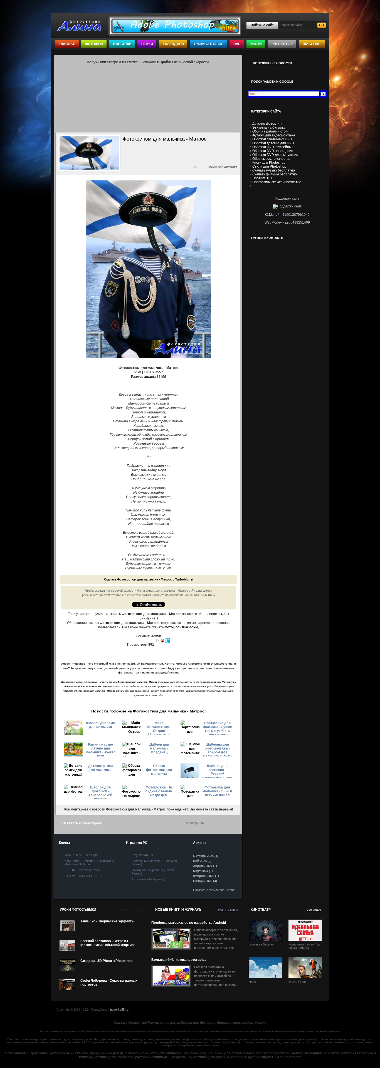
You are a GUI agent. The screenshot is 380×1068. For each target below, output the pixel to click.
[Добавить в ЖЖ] (176, 166)
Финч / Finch (297, 981)
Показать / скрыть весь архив (214, 889)
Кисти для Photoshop (268, 163)
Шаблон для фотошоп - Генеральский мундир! (100, 792)
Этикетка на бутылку (268, 127)
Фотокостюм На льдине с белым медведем (158, 791)
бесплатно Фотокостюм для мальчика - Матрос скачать (93, 691)
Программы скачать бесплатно (276, 182)
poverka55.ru (119, 1009)
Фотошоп (94, 44)
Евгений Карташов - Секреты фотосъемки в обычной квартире (107, 943)
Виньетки (122, 44)
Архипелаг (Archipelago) (148, 879)
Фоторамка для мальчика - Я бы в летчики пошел (217, 791)
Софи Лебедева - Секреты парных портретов (108, 982)
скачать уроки (132, 909)
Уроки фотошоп (209, 44)
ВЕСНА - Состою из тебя (82, 870)
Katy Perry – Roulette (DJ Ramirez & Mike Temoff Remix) (89, 862)
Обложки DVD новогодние (272, 151)
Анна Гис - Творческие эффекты (107, 921)
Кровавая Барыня (261, 944)
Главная (67, 44)
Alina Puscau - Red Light (81, 855)
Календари (173, 44)
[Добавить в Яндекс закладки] (155, 166)
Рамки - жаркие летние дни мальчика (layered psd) (100, 749)
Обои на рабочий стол (270, 131)
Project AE (282, 44)
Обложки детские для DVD (273, 143)
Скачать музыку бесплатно (273, 170)
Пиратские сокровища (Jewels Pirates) (153, 871)
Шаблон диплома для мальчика (100, 725)
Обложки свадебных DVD (272, 139)
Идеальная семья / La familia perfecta (304, 946)
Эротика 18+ (262, 178)
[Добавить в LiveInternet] (147, 166)
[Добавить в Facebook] (133, 166)
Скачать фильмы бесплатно (274, 174)
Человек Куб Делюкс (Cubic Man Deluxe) (154, 862)
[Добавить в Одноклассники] (169, 166)
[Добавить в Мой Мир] (162, 166)
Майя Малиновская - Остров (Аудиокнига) (159, 728)
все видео (314, 909)
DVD (237, 44)
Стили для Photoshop (269, 166)
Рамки (147, 44)
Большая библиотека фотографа (178, 960)
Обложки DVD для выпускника (276, 155)
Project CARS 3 (142, 855)
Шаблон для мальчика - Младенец (159, 748)
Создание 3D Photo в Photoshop (106, 961)
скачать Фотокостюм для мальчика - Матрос (132, 682)
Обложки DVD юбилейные (272, 147)
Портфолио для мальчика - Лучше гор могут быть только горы (217, 728)
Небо (252, 981)
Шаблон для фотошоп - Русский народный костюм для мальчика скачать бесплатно (217, 771)
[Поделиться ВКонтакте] (126, 166)
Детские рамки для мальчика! (100, 768)
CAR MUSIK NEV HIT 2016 (83, 876)
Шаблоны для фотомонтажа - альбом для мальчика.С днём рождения (217, 749)
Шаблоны (312, 44)
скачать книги (228, 909)
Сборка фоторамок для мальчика (159, 770)
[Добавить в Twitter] (140, 166)
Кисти (256, 44)
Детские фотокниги (267, 124)
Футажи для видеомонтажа (273, 135)
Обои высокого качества (271, 159)
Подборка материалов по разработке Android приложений (188, 923)
